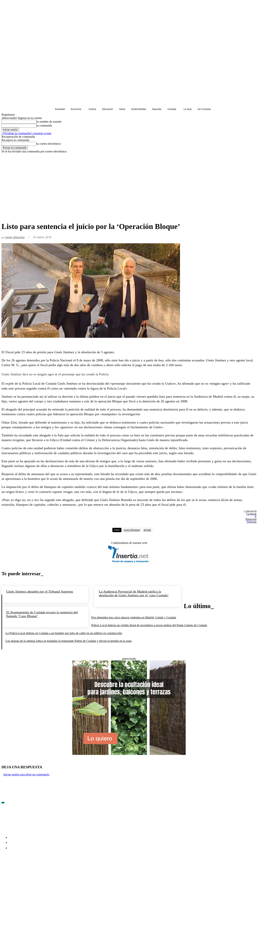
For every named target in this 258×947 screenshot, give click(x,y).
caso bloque (132, 530)
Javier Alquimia (15, 237)
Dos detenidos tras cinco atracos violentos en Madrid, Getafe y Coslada (133, 617)
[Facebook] (5, 870)
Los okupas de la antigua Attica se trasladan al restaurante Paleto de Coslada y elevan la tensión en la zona (68, 640)
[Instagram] (25, 870)
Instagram (34, 869)
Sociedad (8, 214)
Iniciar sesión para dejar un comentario (26, 774)
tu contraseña (44, 125)
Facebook (13, 869)
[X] (45, 870)
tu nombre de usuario (49, 121)
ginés (147, 530)
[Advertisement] (129, 181)
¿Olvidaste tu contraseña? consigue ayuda (26, 133)
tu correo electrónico (48, 143)
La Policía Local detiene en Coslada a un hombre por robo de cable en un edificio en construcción (63, 633)
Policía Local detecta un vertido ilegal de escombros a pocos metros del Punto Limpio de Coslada (149, 625)
